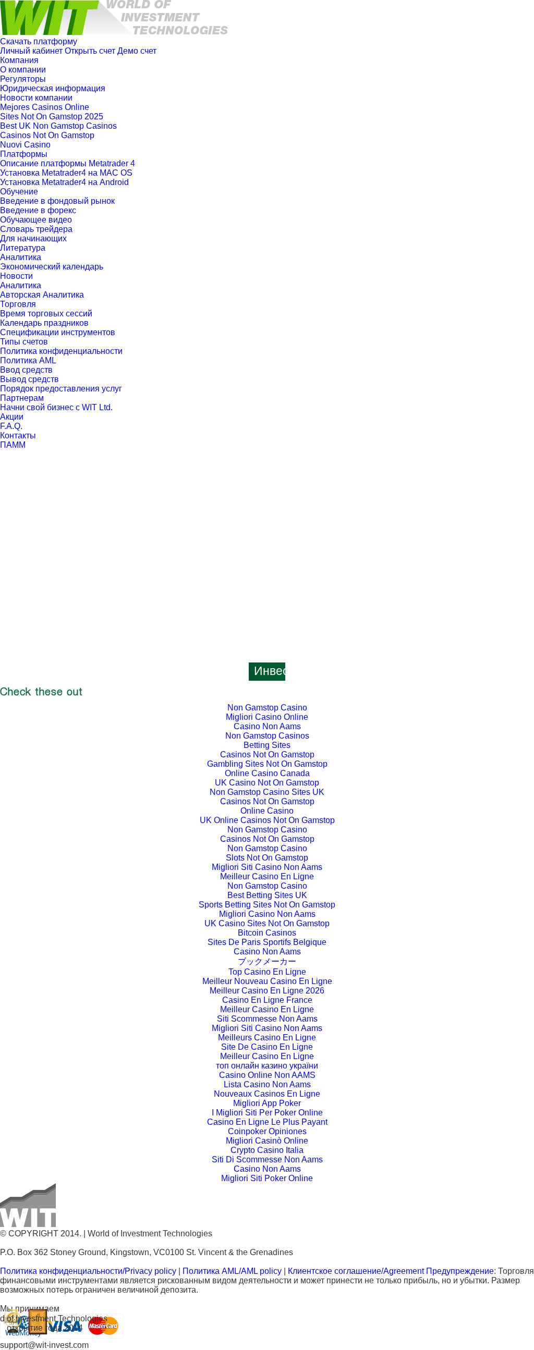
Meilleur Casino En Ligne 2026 (267, 990)
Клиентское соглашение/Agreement (357, 1271)
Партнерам (22, 398)
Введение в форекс (38, 210)
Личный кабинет (31, 50)
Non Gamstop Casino (267, 707)
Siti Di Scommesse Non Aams (267, 1159)
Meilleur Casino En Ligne (267, 876)
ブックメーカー (267, 961)
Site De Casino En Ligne (267, 1046)
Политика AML (28, 360)
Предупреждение (460, 1271)
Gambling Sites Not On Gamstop (267, 763)
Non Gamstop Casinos (267, 735)
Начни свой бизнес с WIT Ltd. (56, 407)
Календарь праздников (44, 322)
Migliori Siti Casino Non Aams (267, 867)
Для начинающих (33, 238)
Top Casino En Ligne (267, 971)
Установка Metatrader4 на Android (64, 182)
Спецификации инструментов (57, 332)
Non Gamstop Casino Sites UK (267, 792)
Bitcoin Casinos (267, 932)
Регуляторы (23, 79)
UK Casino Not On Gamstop (267, 782)
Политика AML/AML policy (232, 1271)
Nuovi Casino (25, 144)
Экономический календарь (51, 266)
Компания (19, 60)
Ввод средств (26, 369)
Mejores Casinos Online (44, 107)
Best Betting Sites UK (267, 895)
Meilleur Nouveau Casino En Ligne (267, 981)
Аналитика (20, 257)
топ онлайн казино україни (267, 1065)
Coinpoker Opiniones (267, 1131)
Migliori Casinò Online (267, 1140)
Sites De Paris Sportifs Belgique (267, 942)
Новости (16, 276)
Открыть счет (90, 50)
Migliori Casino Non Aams (267, 914)
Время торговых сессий (46, 313)
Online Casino (267, 810)
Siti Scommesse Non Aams (267, 1018)
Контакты (18, 435)
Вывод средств (29, 379)
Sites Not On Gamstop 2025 (51, 116)
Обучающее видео (36, 219)
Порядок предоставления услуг (61, 388)
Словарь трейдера (36, 229)
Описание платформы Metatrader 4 (67, 163)
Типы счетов (24, 341)
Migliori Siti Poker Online (267, 1178)
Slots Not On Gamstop (267, 857)
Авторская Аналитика (42, 294)
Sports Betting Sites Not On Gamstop (267, 904)
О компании (23, 69)
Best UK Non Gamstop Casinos (58, 125)
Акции (11, 416)
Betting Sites (267, 745)
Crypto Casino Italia (267, 1150)
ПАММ (13, 444)
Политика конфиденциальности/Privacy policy (88, 1271)
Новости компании (36, 97)
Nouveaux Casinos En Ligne (267, 1093)
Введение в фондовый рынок (57, 201)
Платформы (23, 154)
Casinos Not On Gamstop (47, 135)
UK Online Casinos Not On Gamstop (267, 820)
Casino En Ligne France (267, 1000)
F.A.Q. (11, 426)
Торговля (18, 304)
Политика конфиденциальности (61, 351)
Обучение (19, 191)
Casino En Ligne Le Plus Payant (267, 1122)
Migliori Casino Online (267, 717)
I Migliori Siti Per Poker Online (267, 1112)
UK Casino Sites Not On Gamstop (267, 923)
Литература (22, 247)
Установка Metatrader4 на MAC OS (66, 172)
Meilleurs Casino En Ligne (267, 1037)
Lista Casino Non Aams (267, 1084)
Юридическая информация (52, 88)
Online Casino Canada (267, 773)
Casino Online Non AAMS (267, 1075)
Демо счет (136, 50)
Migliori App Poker (267, 1103)
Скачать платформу (38, 41)
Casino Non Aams (267, 726)
